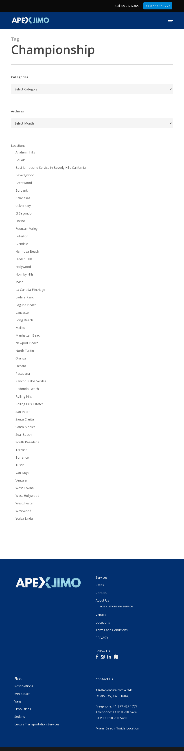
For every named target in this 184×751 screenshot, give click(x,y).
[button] (170, 20)
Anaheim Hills (25, 152)
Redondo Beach (27, 389)
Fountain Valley (26, 228)
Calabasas (22, 198)
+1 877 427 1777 (158, 6)
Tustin (19, 465)
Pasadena (22, 373)
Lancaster (22, 312)
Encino (20, 221)
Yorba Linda (24, 518)
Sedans (19, 716)
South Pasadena (27, 442)
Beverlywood (25, 175)
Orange (20, 358)
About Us (102, 600)
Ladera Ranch (25, 297)
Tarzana (21, 450)
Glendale (21, 244)
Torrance (22, 457)
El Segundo (23, 213)
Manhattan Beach (28, 335)
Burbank (21, 190)
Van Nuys (22, 473)
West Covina (24, 488)
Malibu (20, 328)
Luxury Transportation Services (36, 724)
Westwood (23, 511)
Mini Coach (22, 694)
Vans (17, 701)
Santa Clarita (24, 419)
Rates (100, 585)
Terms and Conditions (112, 630)
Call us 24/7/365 (127, 6)
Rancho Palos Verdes (30, 381)
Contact (101, 593)
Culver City (23, 206)
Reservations (23, 686)
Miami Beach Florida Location (117, 728)
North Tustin (24, 350)
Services (101, 577)
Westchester (24, 503)
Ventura (21, 480)
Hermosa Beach (27, 251)
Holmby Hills (24, 274)
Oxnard (20, 366)
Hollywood (23, 267)
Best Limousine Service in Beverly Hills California (50, 167)
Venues (101, 615)
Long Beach (24, 320)
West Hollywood (27, 495)
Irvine (19, 282)
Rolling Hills (23, 396)
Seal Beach (23, 434)
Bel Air (20, 160)
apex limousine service (116, 606)
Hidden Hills (23, 259)
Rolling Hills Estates (29, 404)
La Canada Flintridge (30, 289)
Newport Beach (26, 343)
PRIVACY (102, 637)
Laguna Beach (25, 305)
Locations (18, 145)
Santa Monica (25, 427)
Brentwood (23, 183)
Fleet (18, 678)
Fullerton (21, 236)
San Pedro (23, 411)
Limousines (22, 709)
